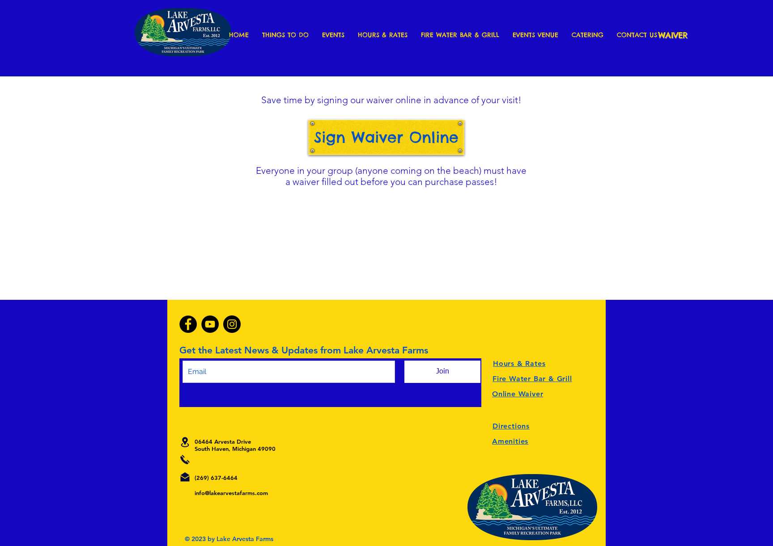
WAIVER (673, 35)
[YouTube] (210, 324)
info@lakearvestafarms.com (231, 492)
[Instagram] (232, 324)
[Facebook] (188, 324)
